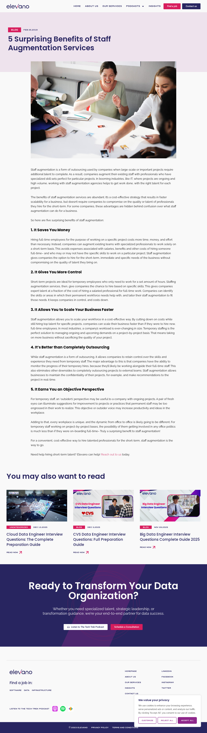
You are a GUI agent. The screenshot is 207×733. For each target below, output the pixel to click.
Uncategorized (19, 527)
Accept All (187, 720)
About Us (91, 6)
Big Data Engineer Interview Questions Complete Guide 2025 (170, 537)
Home (77, 6)
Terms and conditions (125, 727)
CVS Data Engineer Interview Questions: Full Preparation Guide (99, 539)
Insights (155, 6)
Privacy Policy (100, 727)
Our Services (112, 6)
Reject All (167, 720)
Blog (14, 29)
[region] (167, 711)
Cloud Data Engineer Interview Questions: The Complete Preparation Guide (35, 539)
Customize (147, 720)
